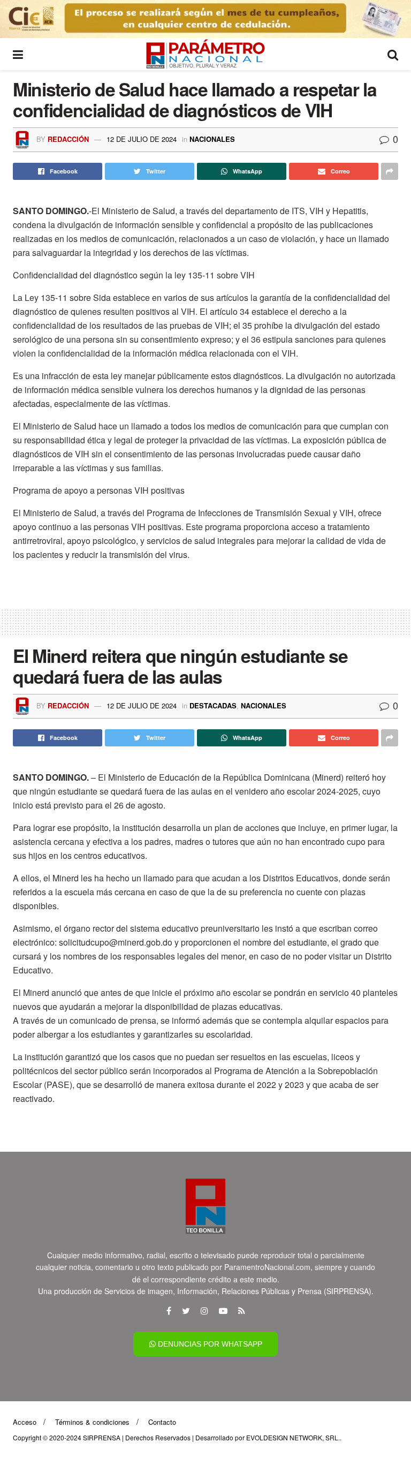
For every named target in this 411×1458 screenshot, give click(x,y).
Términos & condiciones (92, 1422)
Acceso (24, 1422)
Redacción (68, 139)
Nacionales (212, 139)
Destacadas (213, 705)
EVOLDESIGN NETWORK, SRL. (293, 1437)
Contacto (162, 1422)
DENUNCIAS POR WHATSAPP (209, 1344)
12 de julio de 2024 (141, 139)
